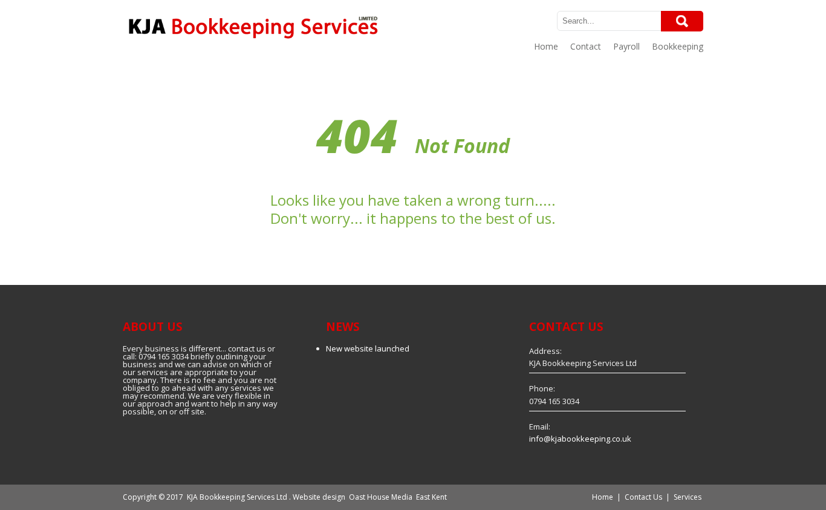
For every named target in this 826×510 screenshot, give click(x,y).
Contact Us (643, 497)
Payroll (626, 46)
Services (687, 497)
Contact (585, 46)
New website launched (367, 348)
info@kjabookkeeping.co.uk (580, 438)
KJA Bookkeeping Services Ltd (237, 497)
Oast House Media (380, 497)
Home (546, 46)
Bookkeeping (677, 46)
